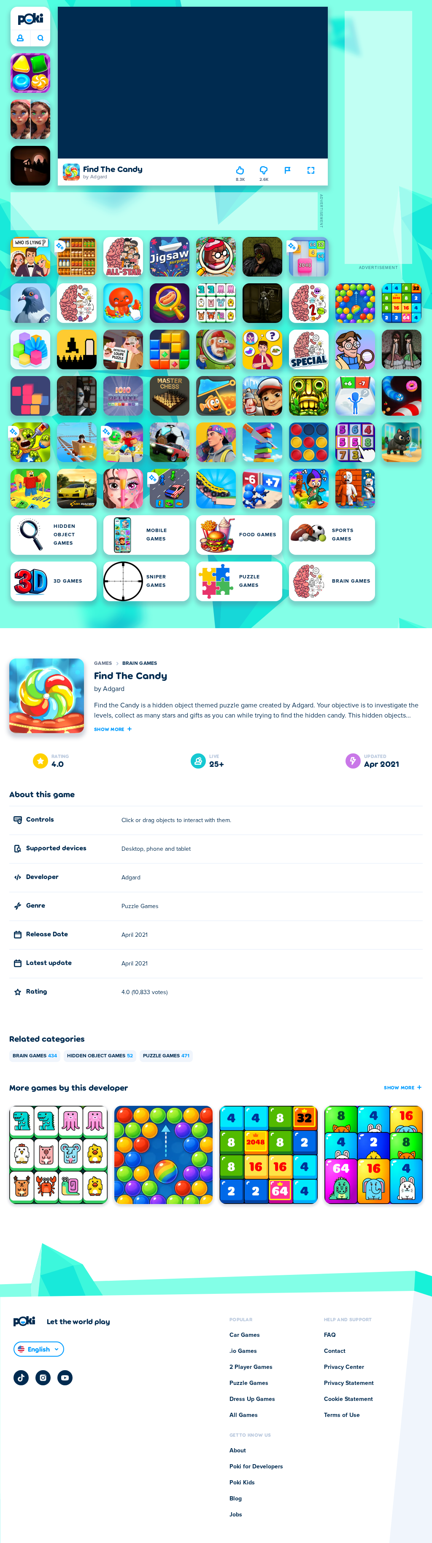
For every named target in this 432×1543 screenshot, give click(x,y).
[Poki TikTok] (21, 1377)
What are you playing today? (40, 38)
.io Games (243, 1351)
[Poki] (30, 19)
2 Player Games (251, 1367)
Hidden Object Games (100, 1056)
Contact (335, 1351)
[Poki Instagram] (43, 1377)
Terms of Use (342, 1415)
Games (103, 663)
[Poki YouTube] (65, 1377)
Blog (236, 1499)
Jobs (236, 1515)
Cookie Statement (348, 1399)
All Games (244, 1415)
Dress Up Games (252, 1399)
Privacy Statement (349, 1383)
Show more (109, 729)
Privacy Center (344, 1367)
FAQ (330, 1335)
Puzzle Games (166, 1056)
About (238, 1451)
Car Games (245, 1335)
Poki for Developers (256, 1467)
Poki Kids (242, 1483)
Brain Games (139, 663)
